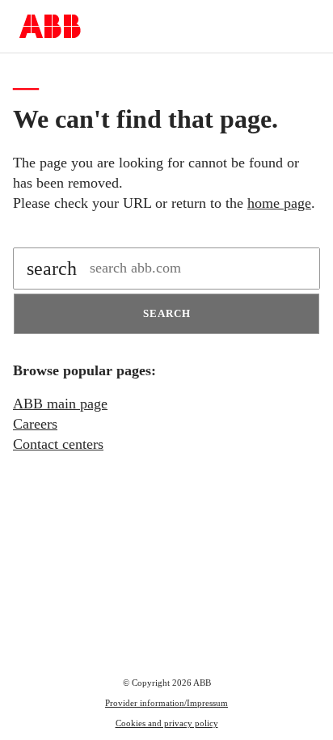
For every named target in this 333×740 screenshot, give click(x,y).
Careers (35, 424)
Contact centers (58, 444)
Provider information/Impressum (166, 703)
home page (279, 203)
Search (167, 313)
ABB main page (60, 403)
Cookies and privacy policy (167, 723)
